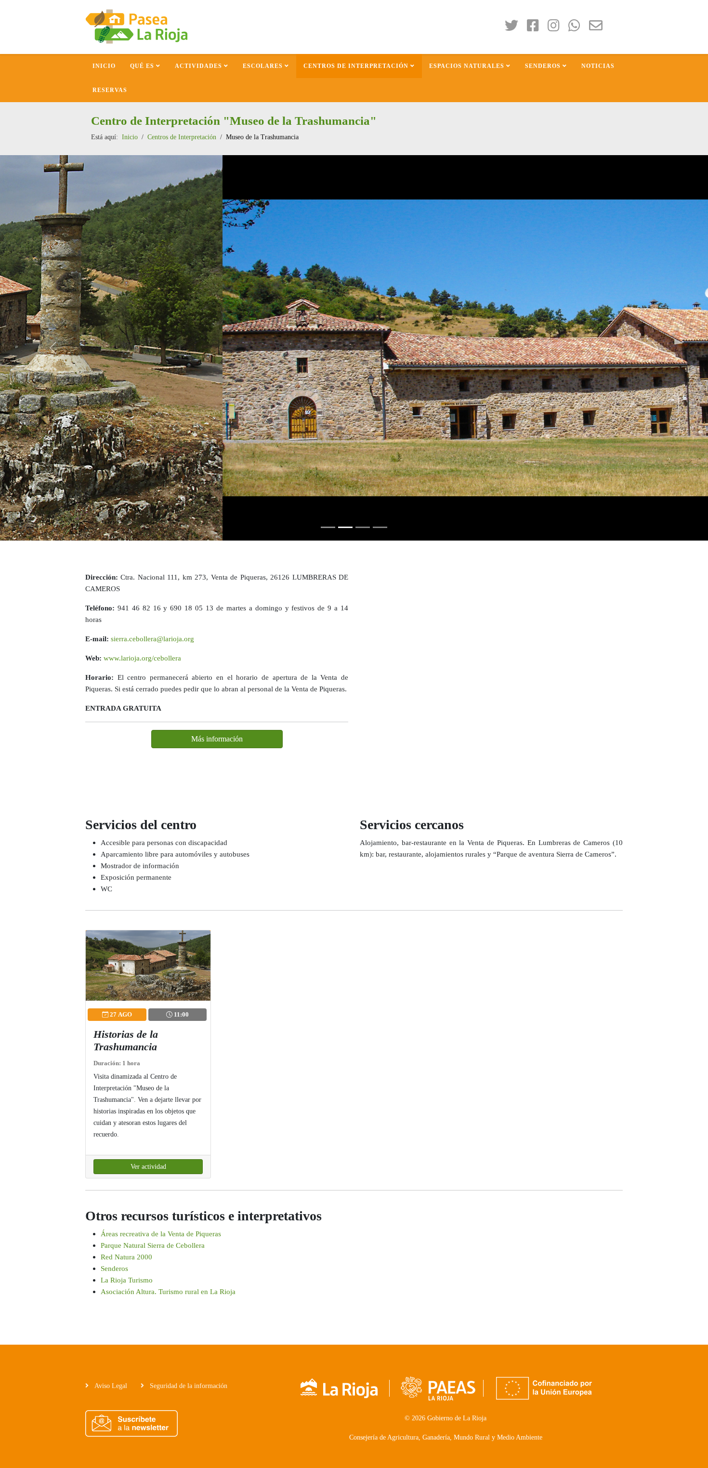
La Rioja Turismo (127, 1280)
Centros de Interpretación (355, 66)
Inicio (104, 66)
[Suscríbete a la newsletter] (131, 1423)
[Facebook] (536, 28)
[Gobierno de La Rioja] (340, 1387)
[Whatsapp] (577, 28)
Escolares (263, 66)
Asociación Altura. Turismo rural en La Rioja (168, 1291)
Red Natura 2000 (126, 1257)
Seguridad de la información (187, 1385)
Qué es (142, 66)
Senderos (543, 66)
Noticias (598, 66)
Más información (217, 739)
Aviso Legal (109, 1385)
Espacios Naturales (466, 66)
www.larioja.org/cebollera (142, 658)
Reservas (109, 90)
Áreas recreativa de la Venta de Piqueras (161, 1234)
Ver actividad (148, 1166)
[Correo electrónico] (599, 28)
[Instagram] (557, 28)
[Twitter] (515, 28)
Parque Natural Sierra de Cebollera (153, 1245)
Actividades (198, 66)
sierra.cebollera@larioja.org (152, 639)
